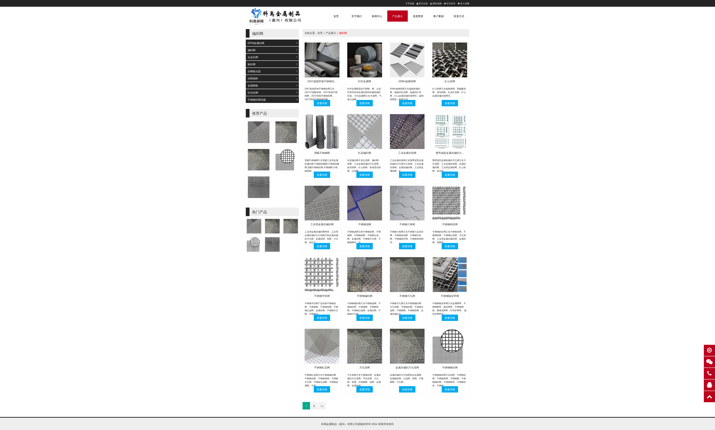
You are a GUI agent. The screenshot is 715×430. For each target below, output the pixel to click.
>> (321, 406)
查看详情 (322, 103)
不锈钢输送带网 (450, 296)
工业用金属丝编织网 (322, 224)
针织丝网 (253, 92)
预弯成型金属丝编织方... (450, 153)
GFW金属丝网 (256, 43)
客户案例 (438, 16)
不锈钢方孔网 (407, 296)
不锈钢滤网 (364, 224)
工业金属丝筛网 (407, 153)
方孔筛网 (364, 367)
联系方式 (459, 16)
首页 (336, 16)
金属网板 (253, 85)
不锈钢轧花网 (322, 367)
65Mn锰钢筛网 (407, 81)
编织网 (251, 50)
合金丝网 (253, 57)
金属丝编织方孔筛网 (407, 367)
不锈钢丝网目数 (257, 99)
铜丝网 (251, 64)
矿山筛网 (450, 81)
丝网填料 (253, 78)
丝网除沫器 (254, 71)
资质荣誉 (418, 16)
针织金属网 (364, 81)
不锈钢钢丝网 (450, 367)
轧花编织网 (364, 153)
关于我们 (356, 16)
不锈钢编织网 (364, 296)
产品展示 (397, 16)
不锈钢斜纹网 (450, 224)
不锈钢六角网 (407, 224)
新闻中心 (377, 16)
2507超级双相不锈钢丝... (321, 81)
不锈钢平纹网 (322, 296)
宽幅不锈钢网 (322, 153)
